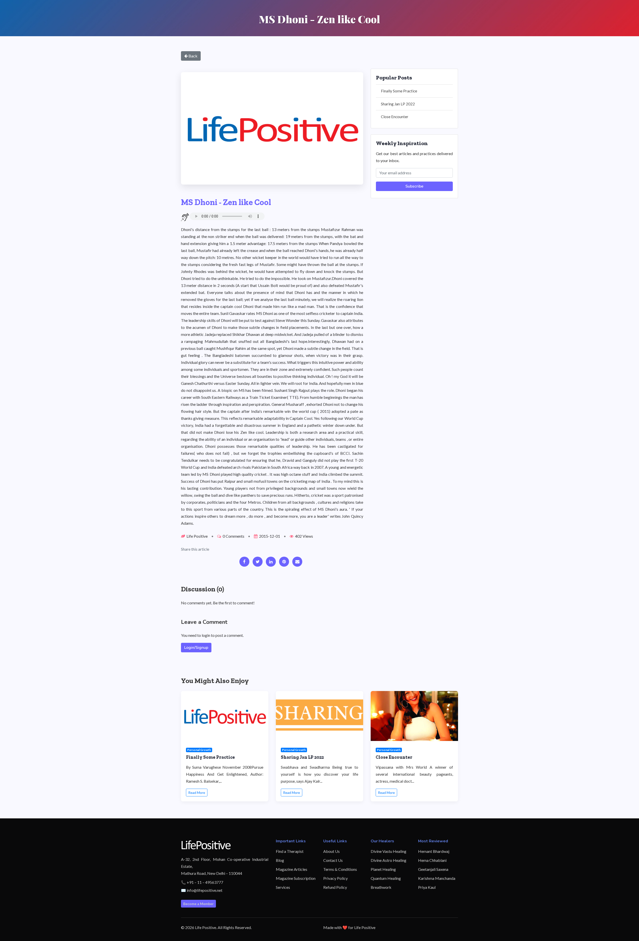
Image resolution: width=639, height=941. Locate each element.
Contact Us (333, 860)
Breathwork (381, 887)
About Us (331, 851)
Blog (280, 860)
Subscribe (414, 186)
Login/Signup (196, 647)
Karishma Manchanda (436, 878)
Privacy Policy (335, 878)
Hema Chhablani (432, 860)
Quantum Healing (386, 878)
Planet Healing (383, 869)
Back (192, 55)
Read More (196, 792)
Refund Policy (335, 887)
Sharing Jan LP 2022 (398, 104)
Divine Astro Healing (388, 860)
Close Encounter (394, 116)
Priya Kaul (427, 887)
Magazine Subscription (296, 878)
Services (283, 887)
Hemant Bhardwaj (433, 851)
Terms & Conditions (340, 869)
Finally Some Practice (399, 91)
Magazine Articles (291, 869)
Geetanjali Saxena (433, 869)
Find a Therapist (290, 851)
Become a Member (198, 904)
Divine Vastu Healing (388, 851)
